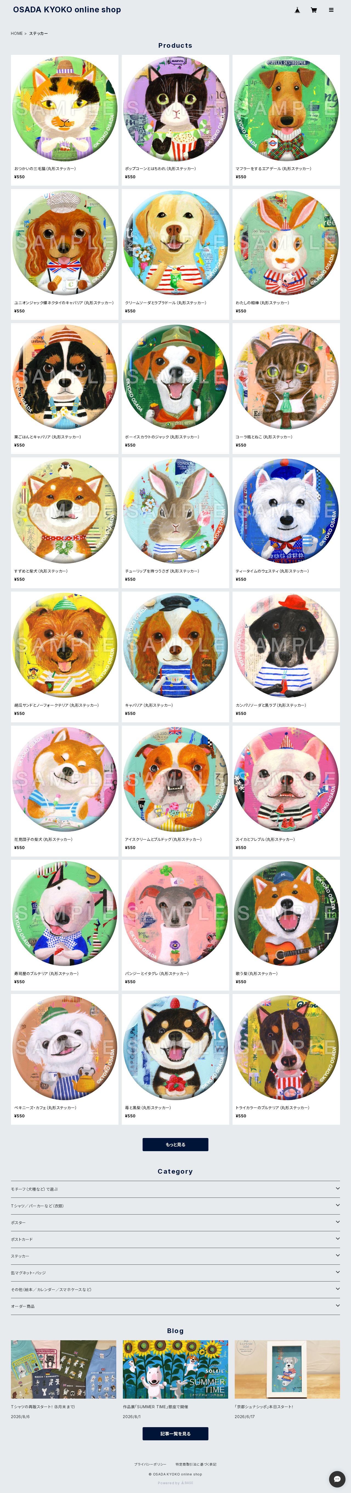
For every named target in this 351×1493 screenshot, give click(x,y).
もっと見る (175, 1144)
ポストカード (22, 1239)
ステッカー (20, 1256)
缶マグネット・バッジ (28, 1273)
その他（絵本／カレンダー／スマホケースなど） (51, 1289)
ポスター (18, 1222)
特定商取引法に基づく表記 (196, 1464)
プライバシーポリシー (150, 1464)
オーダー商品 (23, 1306)
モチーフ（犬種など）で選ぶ (34, 1189)
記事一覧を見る (175, 1433)
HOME (17, 33)
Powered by (169, 1483)
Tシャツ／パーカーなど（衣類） (38, 1206)
